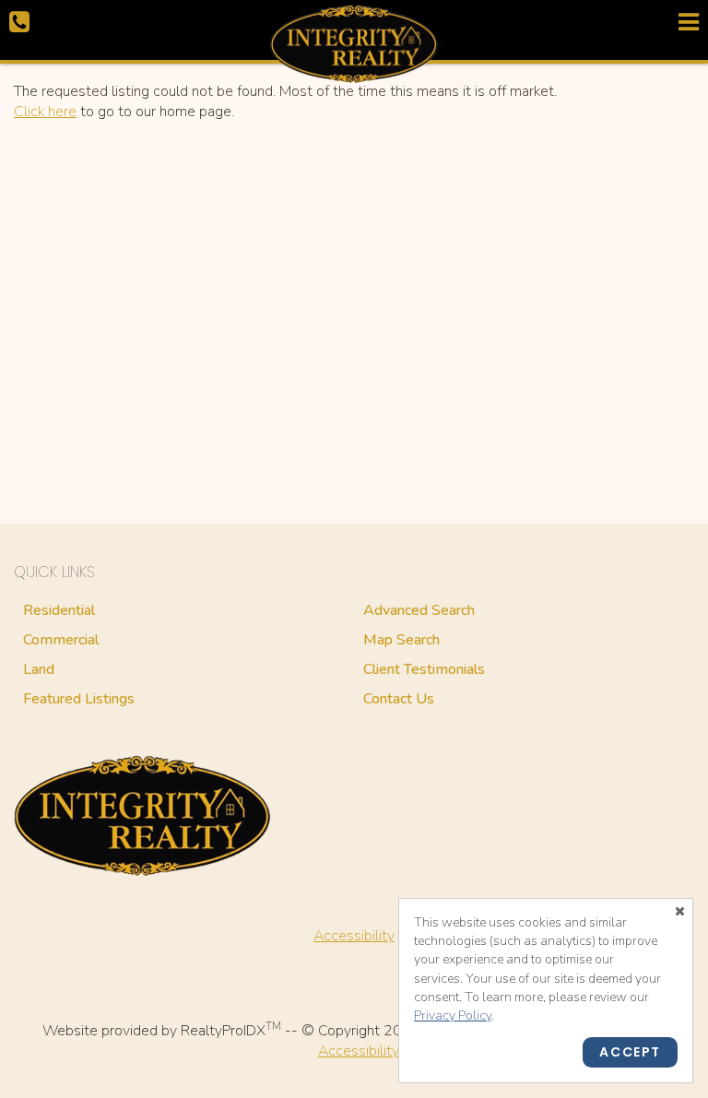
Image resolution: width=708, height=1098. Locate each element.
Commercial (61, 640)
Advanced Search (419, 610)
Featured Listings (79, 699)
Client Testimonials (424, 669)
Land (38, 669)
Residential (59, 610)
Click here (45, 111)
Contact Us (398, 699)
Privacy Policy (452, 1015)
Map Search (401, 640)
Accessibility (354, 936)
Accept (630, 1052)
